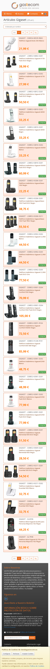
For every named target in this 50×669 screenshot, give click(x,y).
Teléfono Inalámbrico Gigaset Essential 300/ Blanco (29, 487)
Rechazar (16, 654)
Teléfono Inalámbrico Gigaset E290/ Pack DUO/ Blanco (32, 398)
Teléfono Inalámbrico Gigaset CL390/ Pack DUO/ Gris (32, 273)
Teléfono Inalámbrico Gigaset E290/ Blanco (32, 362)
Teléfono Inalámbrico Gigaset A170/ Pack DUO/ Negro (32, 59)
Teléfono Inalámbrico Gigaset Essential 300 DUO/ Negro (29, 469)
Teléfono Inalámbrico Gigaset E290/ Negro (32, 380)
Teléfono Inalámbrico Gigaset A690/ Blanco (32, 113)
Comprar (42, 51)
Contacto (33, 13)
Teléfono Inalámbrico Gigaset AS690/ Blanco (32, 149)
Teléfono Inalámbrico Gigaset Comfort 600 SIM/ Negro (29, 344)
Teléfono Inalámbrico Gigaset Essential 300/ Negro (29, 505)
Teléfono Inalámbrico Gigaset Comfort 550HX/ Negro (29, 327)
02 (23, 32)
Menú (9, 13)
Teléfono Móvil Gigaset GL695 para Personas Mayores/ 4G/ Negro (31, 523)
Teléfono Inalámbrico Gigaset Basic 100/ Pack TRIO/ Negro (31, 220)
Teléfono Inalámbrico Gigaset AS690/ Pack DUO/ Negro (32, 166)
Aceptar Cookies (27, 654)
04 (31, 32)
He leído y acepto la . (21, 632)
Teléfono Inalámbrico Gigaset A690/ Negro (32, 131)
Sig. (36, 32)
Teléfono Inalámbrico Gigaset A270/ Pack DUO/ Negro (32, 95)
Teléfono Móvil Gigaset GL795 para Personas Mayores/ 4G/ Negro (31, 540)
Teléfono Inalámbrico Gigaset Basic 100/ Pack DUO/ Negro (31, 202)
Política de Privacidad (9, 627)
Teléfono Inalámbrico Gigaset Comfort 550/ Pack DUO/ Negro (30, 309)
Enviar (32, 638)
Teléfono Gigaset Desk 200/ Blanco (31, 41)
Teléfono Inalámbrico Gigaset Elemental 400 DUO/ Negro (29, 434)
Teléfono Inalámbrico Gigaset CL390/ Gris (32, 255)
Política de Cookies (37, 666)
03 (27, 32)
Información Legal (33, 644)
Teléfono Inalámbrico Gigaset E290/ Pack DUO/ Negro (32, 416)
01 (19, 32)
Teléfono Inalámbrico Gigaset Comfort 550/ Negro (29, 291)
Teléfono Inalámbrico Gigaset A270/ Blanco (32, 77)
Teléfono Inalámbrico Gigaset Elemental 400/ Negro (29, 451)
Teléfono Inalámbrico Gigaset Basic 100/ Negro (31, 184)
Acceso (20, 13)
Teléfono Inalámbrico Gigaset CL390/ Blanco (32, 238)
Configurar (6, 654)
